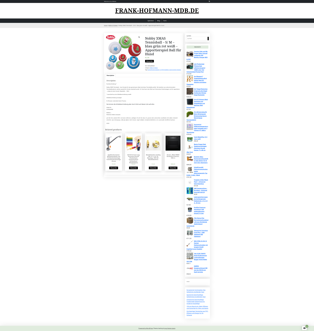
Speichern (151, 21)
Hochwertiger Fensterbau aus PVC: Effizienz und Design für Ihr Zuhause (197, 313)
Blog (158, 21)
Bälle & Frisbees (113, 25)
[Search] (208, 38)
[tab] (110, 75)
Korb (164, 21)
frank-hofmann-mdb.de (157, 10)
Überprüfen (149, 61)
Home (105, 25)
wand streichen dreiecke (175, 70)
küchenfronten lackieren (154, 70)
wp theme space (170, 328)
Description (110, 75)
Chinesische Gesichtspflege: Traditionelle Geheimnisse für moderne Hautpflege (196, 301)
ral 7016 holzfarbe (164, 70)
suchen (189, 36)
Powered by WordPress (146, 328)
